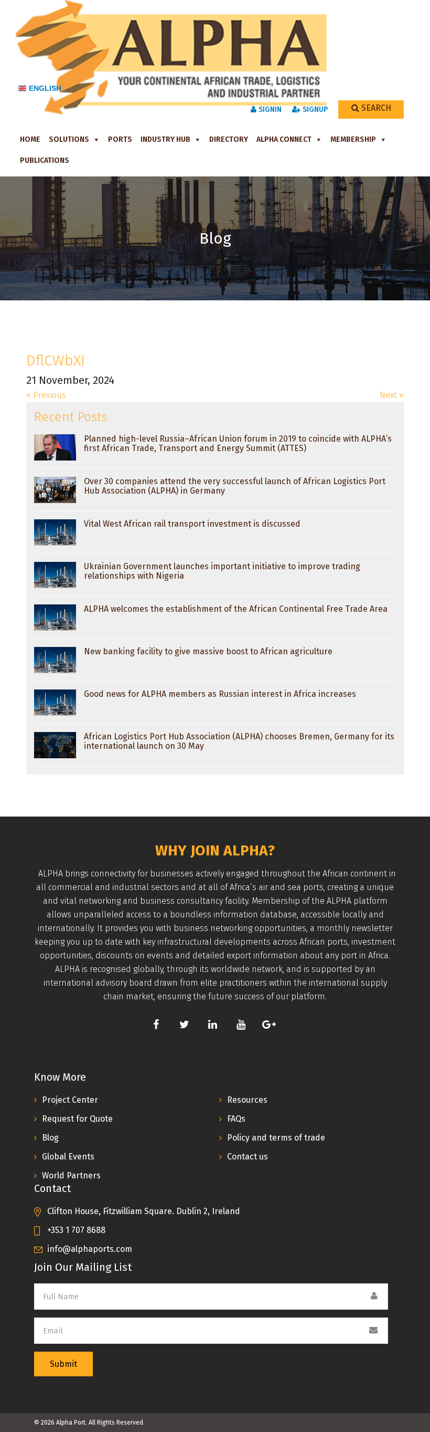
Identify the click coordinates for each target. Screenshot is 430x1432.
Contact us (247, 1157)
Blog (50, 1138)
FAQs (236, 1119)
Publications (44, 160)
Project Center (70, 1100)
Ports (120, 139)
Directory (228, 139)
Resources (247, 1100)
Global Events (68, 1157)
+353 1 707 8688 (76, 1230)
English (45, 88)
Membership (353, 139)
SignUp (314, 109)
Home (30, 139)
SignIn (269, 109)
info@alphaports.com (89, 1249)
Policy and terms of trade (276, 1138)
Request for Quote (77, 1119)
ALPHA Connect (283, 139)
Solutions (69, 139)
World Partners (71, 1175)
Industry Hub (165, 139)
